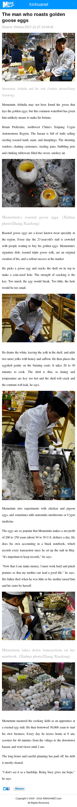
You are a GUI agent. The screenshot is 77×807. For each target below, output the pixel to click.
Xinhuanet (38, 4)
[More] (19, 789)
